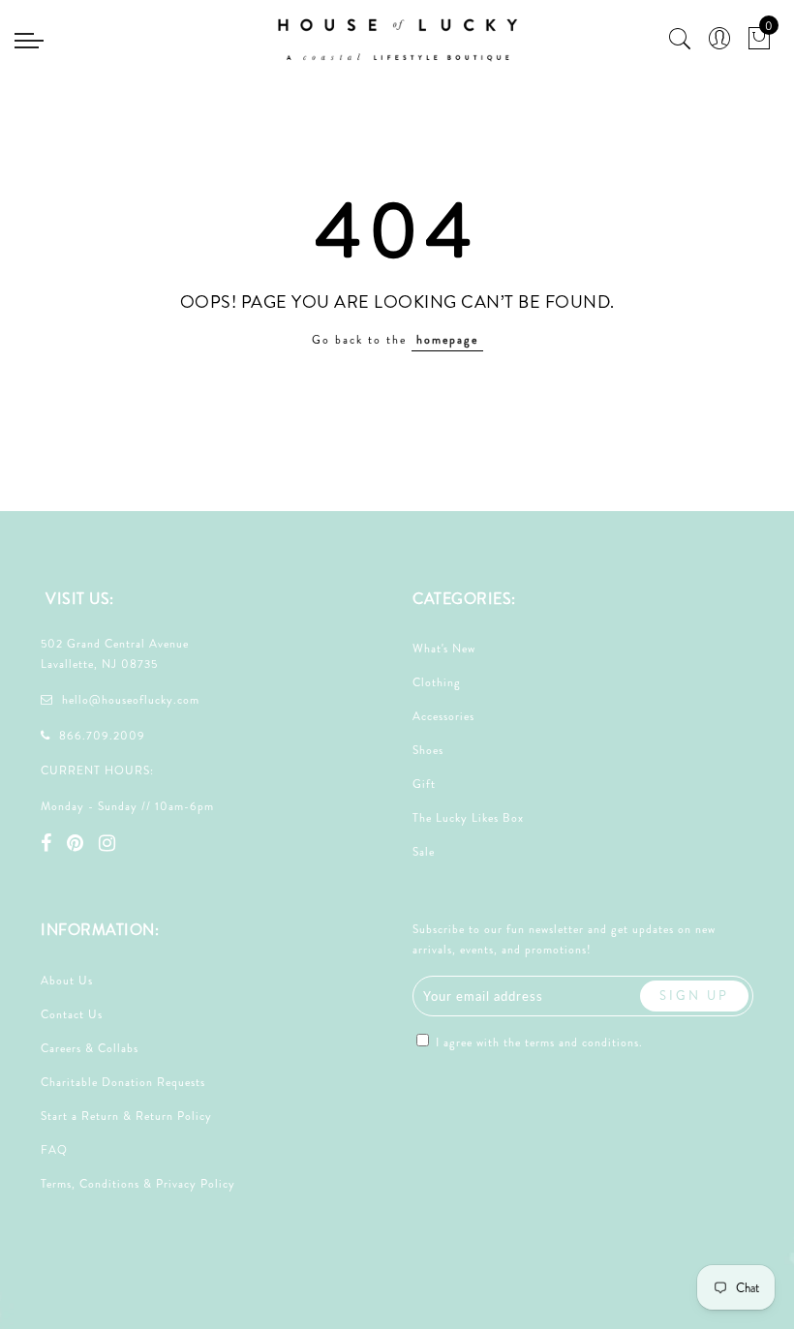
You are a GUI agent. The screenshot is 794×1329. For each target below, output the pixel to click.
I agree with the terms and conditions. (537, 1042)
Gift (424, 784)
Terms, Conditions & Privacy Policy (138, 1184)
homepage (447, 339)
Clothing (436, 682)
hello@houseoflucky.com (130, 700)
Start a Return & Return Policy (126, 1116)
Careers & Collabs (89, 1048)
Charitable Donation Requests (123, 1082)
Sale (423, 852)
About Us (67, 980)
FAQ (54, 1150)
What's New (443, 648)
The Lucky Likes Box (468, 818)
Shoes (427, 750)
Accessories (443, 716)
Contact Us (72, 1014)
